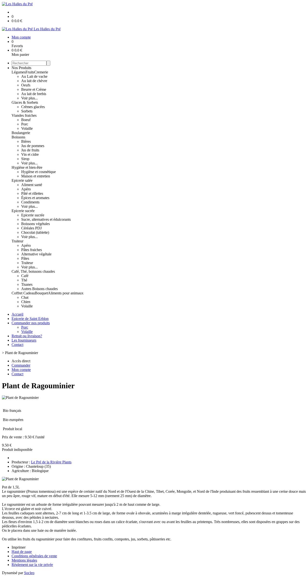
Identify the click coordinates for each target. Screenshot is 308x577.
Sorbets (26, 111)
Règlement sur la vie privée (32, 565)
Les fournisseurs (24, 340)
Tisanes (26, 284)
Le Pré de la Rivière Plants (51, 462)
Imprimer (19, 547)
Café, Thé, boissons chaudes (33, 271)
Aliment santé (31, 185)
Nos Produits (21, 68)
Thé (24, 280)
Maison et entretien (35, 176)
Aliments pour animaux (65, 293)
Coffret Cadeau (23, 293)
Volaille (27, 128)
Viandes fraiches (24, 115)
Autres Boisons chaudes (39, 289)
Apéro (26, 189)
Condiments (30, 202)
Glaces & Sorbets (25, 102)
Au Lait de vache (34, 76)
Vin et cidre (30, 154)
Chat (24, 297)
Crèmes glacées (33, 107)
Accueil (17, 314)
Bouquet (41, 293)
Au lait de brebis (33, 94)
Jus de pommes (32, 146)
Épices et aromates (35, 198)
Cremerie (41, 72)
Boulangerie (21, 133)
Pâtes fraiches (31, 250)
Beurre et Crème (33, 89)
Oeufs (25, 85)
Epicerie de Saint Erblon (30, 319)
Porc (24, 124)
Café (24, 276)
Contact (17, 345)
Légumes (19, 72)
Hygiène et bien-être (27, 167)
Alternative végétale (36, 254)
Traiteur (17, 241)
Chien (25, 302)
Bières (26, 141)
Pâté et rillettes (32, 193)
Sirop (25, 159)
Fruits (30, 72)
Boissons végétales (35, 224)
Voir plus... (29, 98)
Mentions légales (24, 560)
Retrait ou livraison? (27, 336)
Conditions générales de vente (34, 556)
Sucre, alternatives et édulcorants (46, 219)
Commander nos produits (31, 323)
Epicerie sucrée (23, 211)
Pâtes (25, 258)
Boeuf (26, 120)
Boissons (18, 137)
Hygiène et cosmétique (38, 172)
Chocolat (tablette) (35, 232)
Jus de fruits (30, 150)
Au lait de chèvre (34, 81)
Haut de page (22, 552)
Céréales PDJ (31, 228)
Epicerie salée (22, 180)
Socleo (29, 573)
